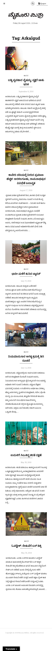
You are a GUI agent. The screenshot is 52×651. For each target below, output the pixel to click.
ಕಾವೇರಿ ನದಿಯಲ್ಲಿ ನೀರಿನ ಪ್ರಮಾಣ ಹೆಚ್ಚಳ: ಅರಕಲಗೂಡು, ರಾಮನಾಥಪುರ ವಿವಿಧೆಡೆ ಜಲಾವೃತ (26, 179)
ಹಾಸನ (26, 75)
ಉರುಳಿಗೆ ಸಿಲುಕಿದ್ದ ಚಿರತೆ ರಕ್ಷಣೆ (26, 455)
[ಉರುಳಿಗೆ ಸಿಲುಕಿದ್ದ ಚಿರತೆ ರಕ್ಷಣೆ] (26, 444)
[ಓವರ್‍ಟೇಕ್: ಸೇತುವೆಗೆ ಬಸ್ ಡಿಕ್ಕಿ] (26, 535)
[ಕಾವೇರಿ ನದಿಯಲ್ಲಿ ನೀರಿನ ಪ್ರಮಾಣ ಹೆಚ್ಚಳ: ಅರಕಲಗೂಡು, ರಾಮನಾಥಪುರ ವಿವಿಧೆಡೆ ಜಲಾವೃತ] (26, 164)
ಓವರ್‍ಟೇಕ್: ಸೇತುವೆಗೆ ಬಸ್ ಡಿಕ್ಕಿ (26, 545)
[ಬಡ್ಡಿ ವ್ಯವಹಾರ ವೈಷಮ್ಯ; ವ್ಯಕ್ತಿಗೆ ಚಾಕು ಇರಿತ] (26, 69)
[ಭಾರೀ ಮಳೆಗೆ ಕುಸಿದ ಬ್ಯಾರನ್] (26, 263)
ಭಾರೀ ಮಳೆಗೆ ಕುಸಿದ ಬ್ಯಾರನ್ (26, 273)
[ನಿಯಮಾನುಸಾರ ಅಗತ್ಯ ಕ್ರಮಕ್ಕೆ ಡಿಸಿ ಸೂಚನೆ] (26, 346)
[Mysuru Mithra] (26, 16)
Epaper (43, 3)
